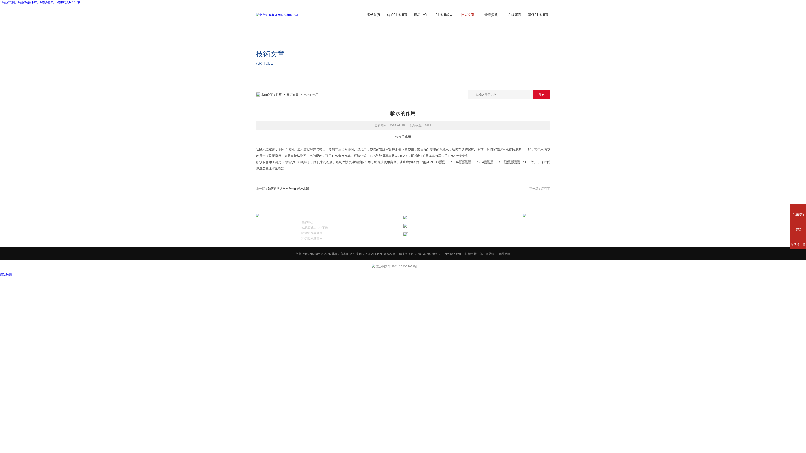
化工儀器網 (487, 253)
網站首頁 (373, 15)
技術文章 (467, 15)
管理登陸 (504, 253)
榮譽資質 (491, 15)
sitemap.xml (453, 253)
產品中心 (420, 15)
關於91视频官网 (311, 233)
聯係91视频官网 (311, 238)
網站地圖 (6, 274)
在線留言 (514, 15)
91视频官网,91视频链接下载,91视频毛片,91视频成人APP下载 (40, 2)
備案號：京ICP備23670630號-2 (420, 253)
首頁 (279, 94)
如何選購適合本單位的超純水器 (288, 188)
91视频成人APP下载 (314, 227)
